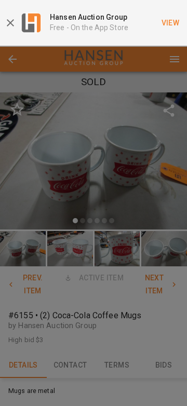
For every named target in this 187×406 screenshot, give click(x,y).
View (171, 23)
